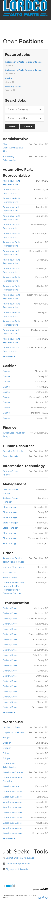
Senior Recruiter (11, 456)
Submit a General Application (20, 858)
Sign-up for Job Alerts (16, 869)
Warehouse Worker (12, 791)
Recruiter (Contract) (13, 451)
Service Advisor (10, 577)
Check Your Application (17, 863)
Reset (12, 126)
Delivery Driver (13, 86)
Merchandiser (9, 572)
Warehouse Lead (11, 786)
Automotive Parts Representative (23, 62)
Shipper (7, 737)
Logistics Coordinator (14, 732)
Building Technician (12, 727)
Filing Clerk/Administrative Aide (13, 148)
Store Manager (10, 507)
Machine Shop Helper (14, 567)
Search (28, 126)
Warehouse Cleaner (13, 772)
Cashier (9, 78)
